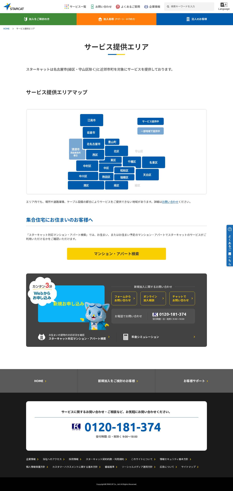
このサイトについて (142, 459)
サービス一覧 (78, 6)
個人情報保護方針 (35, 467)
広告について (167, 467)
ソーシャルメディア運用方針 (137, 467)
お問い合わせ (103, 6)
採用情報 (73, 459)
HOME (6, 29)
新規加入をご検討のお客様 (116, 380)
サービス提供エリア (25, 29)
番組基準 (109, 467)
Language (224, 9)
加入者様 (119, 19)
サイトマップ (188, 467)
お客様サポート (194, 380)
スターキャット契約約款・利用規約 (105, 459)
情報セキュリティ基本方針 (174, 459)
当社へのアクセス (52, 459)
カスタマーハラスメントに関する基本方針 (75, 467)
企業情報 (154, 6)
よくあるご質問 (130, 6)
